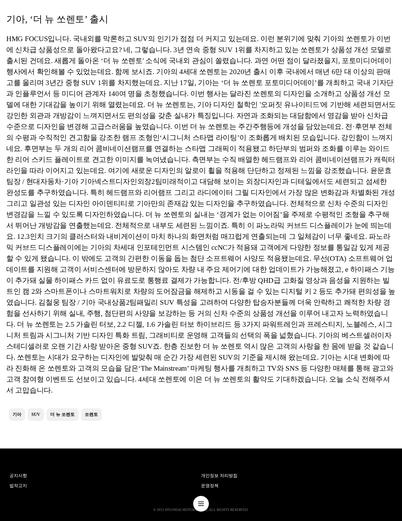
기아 (17, 414)
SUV (35, 414)
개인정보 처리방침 (219, 475)
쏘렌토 (91, 414)
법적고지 (18, 485)
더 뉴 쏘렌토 (62, 414)
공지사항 (18, 475)
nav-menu (201, 504)
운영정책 (210, 485)
